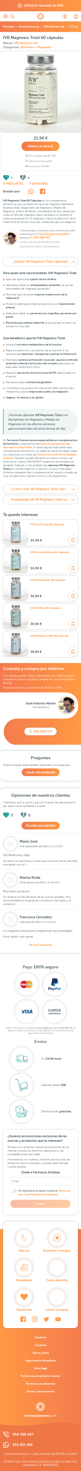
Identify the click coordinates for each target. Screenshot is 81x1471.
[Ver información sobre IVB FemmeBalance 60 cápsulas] (15, 560)
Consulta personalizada (52, 234)
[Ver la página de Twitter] (46, 1319)
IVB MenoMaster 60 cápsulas (47, 580)
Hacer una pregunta (40, 772)
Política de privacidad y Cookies (40, 1375)
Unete (40, 1203)
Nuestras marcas (29, 26)
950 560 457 (42, 237)
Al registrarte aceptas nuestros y (44, 1192)
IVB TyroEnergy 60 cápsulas (47, 524)
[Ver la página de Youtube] (58, 1319)
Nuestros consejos (57, 1250)
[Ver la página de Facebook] (23, 1319)
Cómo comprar (57, 1310)
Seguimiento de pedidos (40, 1360)
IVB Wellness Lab (54, 26)
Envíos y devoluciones (40, 1391)
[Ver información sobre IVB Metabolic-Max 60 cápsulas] (15, 644)
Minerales (27, 47)
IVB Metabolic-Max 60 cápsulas (49, 635)
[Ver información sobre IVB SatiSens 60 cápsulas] (15, 616)
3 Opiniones (38, 183)
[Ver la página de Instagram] (34, 1319)
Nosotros (40, 1337)
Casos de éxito (57, 1280)
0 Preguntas (13, 183)
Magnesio (44, 47)
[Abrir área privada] (65, 16)
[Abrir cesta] (75, 16)
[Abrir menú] (5, 16)
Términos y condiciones (40, 1383)
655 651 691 (23, 1445)
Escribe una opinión (40, 825)
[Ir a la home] (40, 1410)
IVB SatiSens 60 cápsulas (45, 607)
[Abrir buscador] (12, 16)
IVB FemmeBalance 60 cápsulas (49, 552)
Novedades (24, 1280)
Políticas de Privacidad (44, 1194)
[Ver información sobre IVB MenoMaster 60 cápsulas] (15, 588)
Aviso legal (40, 1368)
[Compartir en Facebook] (42, 192)
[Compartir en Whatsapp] (31, 192)
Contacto (40, 1345)
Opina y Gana (40, 1352)
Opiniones (24, 1310)
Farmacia (8, 26)
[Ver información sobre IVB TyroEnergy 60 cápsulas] (15, 532)
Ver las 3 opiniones (40, 944)
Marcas (24, 1250)
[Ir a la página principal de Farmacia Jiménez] (40, 16)
